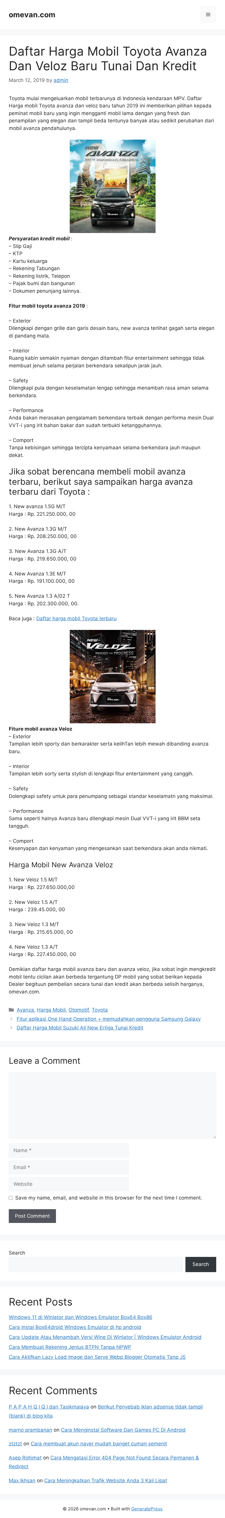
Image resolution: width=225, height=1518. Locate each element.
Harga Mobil (51, 1010)
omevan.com (32, 14)
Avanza (25, 1010)
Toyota (100, 1010)
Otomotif (79, 1010)
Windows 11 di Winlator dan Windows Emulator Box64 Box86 (80, 1317)
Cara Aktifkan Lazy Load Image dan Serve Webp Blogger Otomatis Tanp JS (97, 1357)
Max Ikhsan (22, 1480)
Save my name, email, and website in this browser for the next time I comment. (108, 1198)
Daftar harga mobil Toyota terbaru (76, 618)
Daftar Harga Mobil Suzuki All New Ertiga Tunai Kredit (80, 1028)
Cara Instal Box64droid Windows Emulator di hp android (75, 1327)
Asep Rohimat (25, 1458)
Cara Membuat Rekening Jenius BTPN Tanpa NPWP (70, 1347)
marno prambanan (30, 1430)
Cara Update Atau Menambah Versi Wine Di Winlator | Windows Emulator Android (105, 1337)
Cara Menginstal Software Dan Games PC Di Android (123, 1430)
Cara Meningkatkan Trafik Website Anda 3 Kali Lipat (105, 1480)
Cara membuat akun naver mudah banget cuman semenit (99, 1444)
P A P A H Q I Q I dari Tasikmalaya (49, 1407)
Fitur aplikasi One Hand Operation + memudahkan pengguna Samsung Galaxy (109, 1019)
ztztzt (15, 1444)
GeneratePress (147, 1509)
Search (17, 1253)
